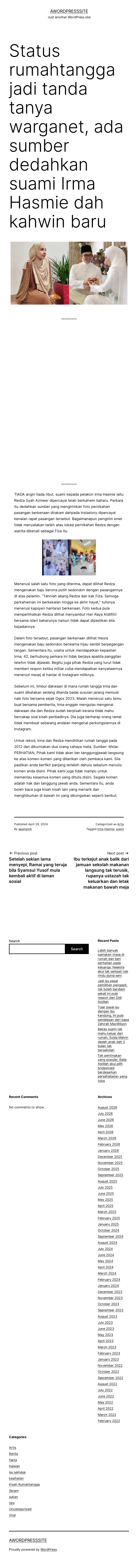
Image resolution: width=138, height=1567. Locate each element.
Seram (14, 1491)
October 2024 (108, 1230)
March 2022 (107, 1415)
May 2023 (105, 1335)
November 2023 (110, 1298)
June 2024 (106, 1255)
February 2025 (109, 1218)
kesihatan (16, 1478)
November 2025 (110, 1163)
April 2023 (105, 1341)
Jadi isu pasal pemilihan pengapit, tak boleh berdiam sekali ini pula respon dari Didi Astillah (113, 991)
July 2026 (105, 1113)
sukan (13, 1497)
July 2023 (105, 1322)
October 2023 (108, 1304)
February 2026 (109, 1144)
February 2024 (109, 1279)
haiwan (14, 1466)
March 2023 (107, 1347)
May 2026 (105, 1126)
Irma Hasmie (105, 829)
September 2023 (110, 1310)
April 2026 (105, 1132)
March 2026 (107, 1138)
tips (12, 1503)
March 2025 (107, 1212)
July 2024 (105, 1249)
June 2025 (106, 1193)
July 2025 (105, 1187)
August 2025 (107, 1181)
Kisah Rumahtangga (24, 1484)
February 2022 (109, 1421)
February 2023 (109, 1353)
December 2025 (110, 1157)
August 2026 (107, 1107)
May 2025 (105, 1199)
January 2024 (108, 1286)
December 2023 (110, 1292)
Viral (12, 1515)
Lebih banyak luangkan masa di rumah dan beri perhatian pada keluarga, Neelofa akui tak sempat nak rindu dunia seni (113, 962)
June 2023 (106, 1329)
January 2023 (108, 1359)
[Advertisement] (69, 346)
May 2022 (105, 1402)
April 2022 (105, 1408)
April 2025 (105, 1206)
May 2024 (105, 1261)
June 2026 (106, 1120)
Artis (120, 824)
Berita (13, 1454)
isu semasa (17, 1472)
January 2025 (108, 1224)
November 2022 (110, 1365)
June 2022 (106, 1396)
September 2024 (110, 1236)
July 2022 (105, 1390)
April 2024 (106, 1267)
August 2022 (107, 1384)
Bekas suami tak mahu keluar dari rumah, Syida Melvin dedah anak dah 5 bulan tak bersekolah (113, 1039)
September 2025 (110, 1175)
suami (120, 829)
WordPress (48, 1549)
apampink (25, 829)
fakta (13, 1460)
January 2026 (108, 1150)
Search (14, 941)
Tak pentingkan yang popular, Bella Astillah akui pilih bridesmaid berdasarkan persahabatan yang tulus (112, 1068)
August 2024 (107, 1242)
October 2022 (108, 1371)
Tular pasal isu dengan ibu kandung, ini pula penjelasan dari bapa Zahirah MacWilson (113, 1015)
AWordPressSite (69, 11)
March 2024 (107, 1273)
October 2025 (108, 1169)
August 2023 (107, 1316)
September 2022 (110, 1378)
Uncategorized (20, 1509)
